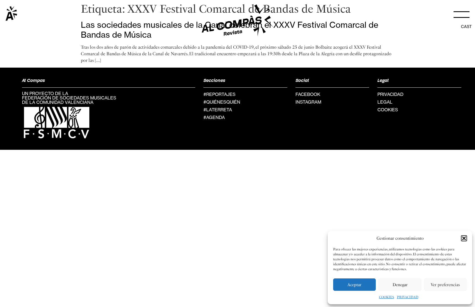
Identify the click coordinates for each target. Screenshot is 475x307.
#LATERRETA (217, 109)
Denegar (400, 284)
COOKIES (386, 297)
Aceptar (354, 284)
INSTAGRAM (308, 102)
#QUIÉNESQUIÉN (221, 102)
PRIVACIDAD (407, 297)
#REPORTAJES (219, 94)
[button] (464, 238)
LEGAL (385, 102)
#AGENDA (214, 117)
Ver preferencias (445, 284)
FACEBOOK (308, 94)
